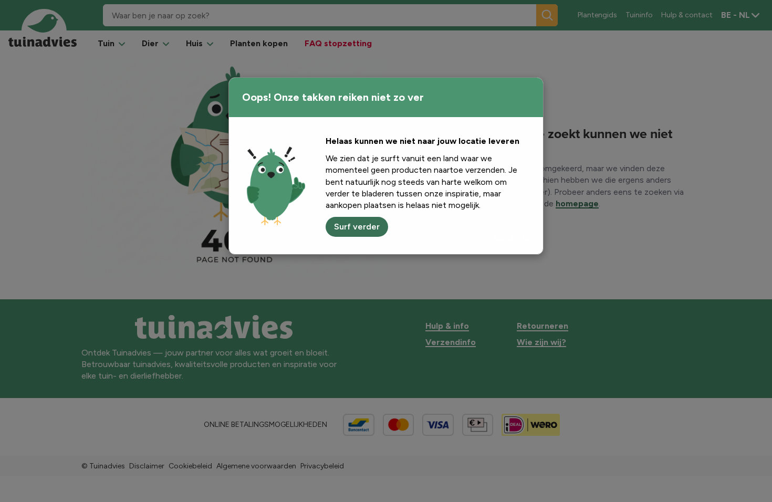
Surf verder (357, 227)
